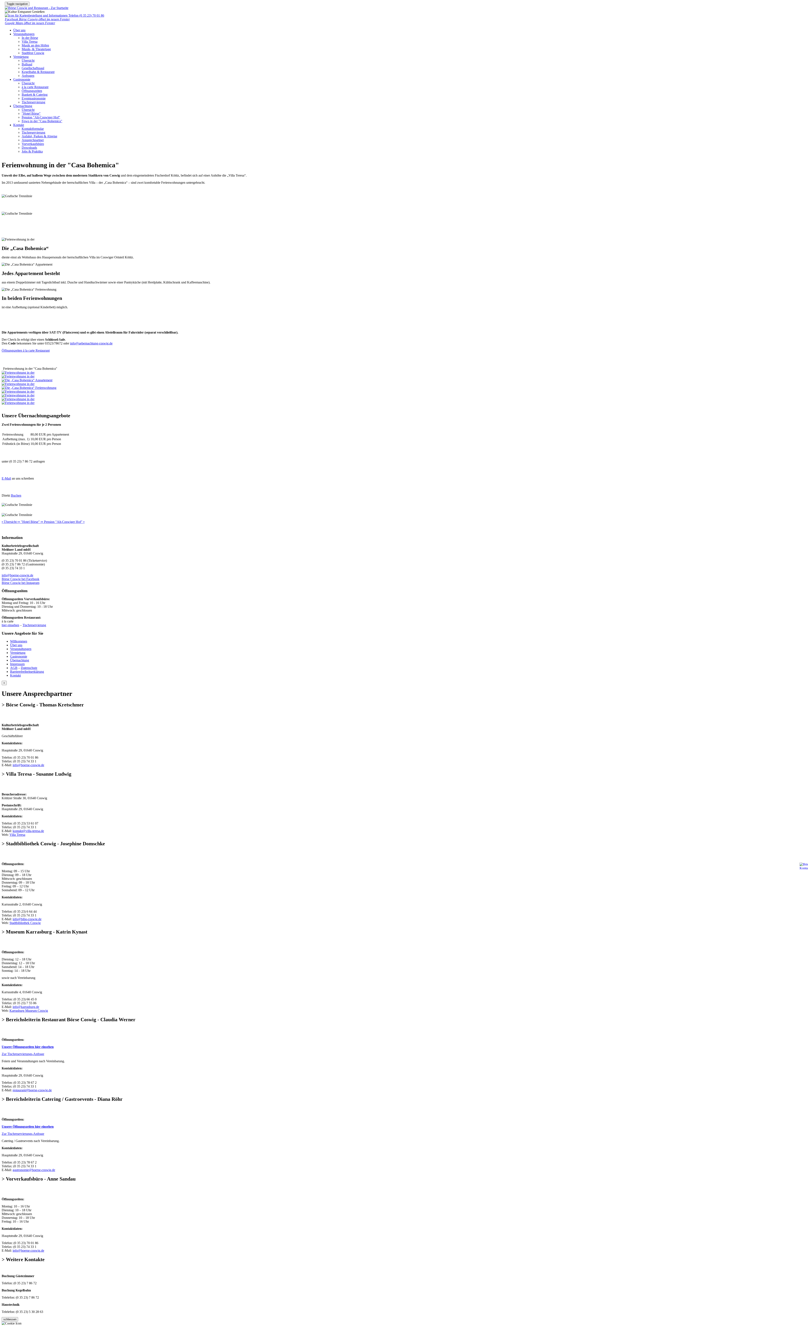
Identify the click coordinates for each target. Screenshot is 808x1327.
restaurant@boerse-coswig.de (32, 1090)
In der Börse (30, 38)
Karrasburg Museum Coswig (28, 1010)
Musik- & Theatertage (36, 49)
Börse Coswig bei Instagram (20, 583)
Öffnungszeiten (32, 91)
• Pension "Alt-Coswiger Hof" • (63, 522)
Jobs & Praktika (32, 151)
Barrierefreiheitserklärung (27, 671)
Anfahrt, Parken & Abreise (39, 136)
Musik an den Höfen (35, 45)
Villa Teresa (29, 41)
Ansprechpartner (33, 140)
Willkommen (18, 641)
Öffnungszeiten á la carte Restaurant (26, 350)
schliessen (9, 1319)
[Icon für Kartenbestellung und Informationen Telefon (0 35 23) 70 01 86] (54, 15)
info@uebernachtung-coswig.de (91, 343)
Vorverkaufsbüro (33, 144)
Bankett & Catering (35, 94)
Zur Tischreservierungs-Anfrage (23, 1054)
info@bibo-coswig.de (27, 919)
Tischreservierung (33, 102)
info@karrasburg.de (26, 1007)
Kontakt (18, 125)
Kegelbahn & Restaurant (38, 72)
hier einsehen (10, 625)
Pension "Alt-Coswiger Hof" (41, 117)
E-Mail (6, 478)
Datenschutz (29, 668)
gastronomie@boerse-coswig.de (34, 1170)
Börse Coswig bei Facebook (20, 579)
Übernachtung (22, 106)
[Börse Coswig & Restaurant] (36, 8)
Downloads (29, 147)
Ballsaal (27, 64)
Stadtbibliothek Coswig (25, 923)
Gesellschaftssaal (33, 68)
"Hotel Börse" (31, 113)
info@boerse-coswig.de (17, 575)
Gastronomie (21, 79)
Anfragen (28, 75)
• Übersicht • (10, 522)
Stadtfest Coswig (33, 53)
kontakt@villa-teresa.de (28, 831)
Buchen (16, 495)
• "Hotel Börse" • (30, 522)
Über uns (19, 30)
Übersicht (28, 60)
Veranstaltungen (24, 34)
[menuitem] (412, 38)
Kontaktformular (33, 128)
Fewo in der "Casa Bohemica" (42, 121)
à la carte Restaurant (35, 87)
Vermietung (21, 57)
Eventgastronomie (34, 98)
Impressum (17, 664)
